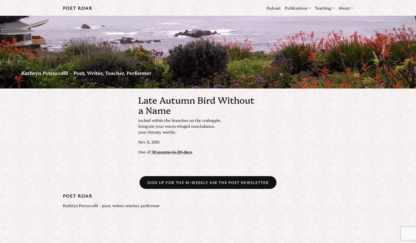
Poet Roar (77, 8)
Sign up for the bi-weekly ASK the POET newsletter (208, 182)
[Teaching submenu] (333, 8)
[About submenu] (352, 8)
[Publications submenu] (309, 8)
